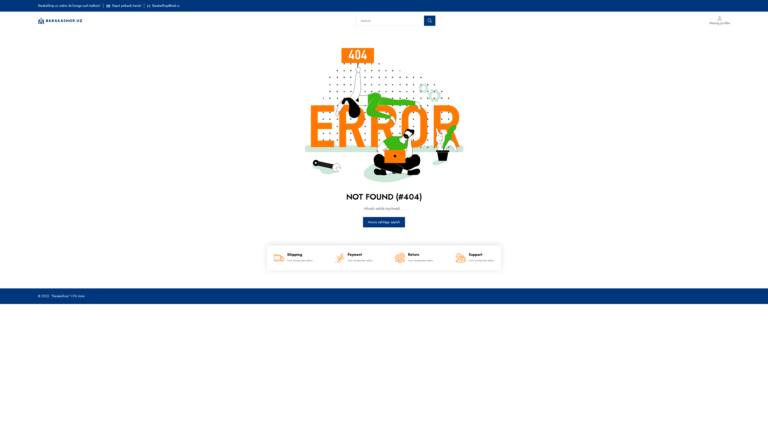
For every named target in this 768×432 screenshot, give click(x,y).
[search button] (430, 21)
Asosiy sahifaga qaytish (384, 222)
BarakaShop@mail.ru (166, 5)
